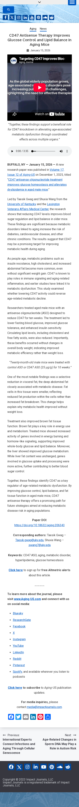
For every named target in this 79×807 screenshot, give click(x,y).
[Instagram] (27, 767)
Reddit (51, 17)
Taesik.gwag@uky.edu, (29, 540)
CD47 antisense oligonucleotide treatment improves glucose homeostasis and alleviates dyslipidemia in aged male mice (37, 184)
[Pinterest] (51, 767)
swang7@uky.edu (39, 545)
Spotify (17, 671)
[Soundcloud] (59, 767)
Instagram (18, 17)
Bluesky (18, 613)
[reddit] (67, 767)
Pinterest (38, 17)
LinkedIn (25, 17)
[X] (19, 766)
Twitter (12, 17)
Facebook (5, 17)
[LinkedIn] (35, 767)
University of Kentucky (21, 204)
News (43, 28)
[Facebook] (11, 767)
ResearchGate (22, 620)
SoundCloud (45, 17)
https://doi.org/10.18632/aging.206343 (39, 525)
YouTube (31, 17)
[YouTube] (43, 767)
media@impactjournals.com (44, 707)
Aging (33, 28)
